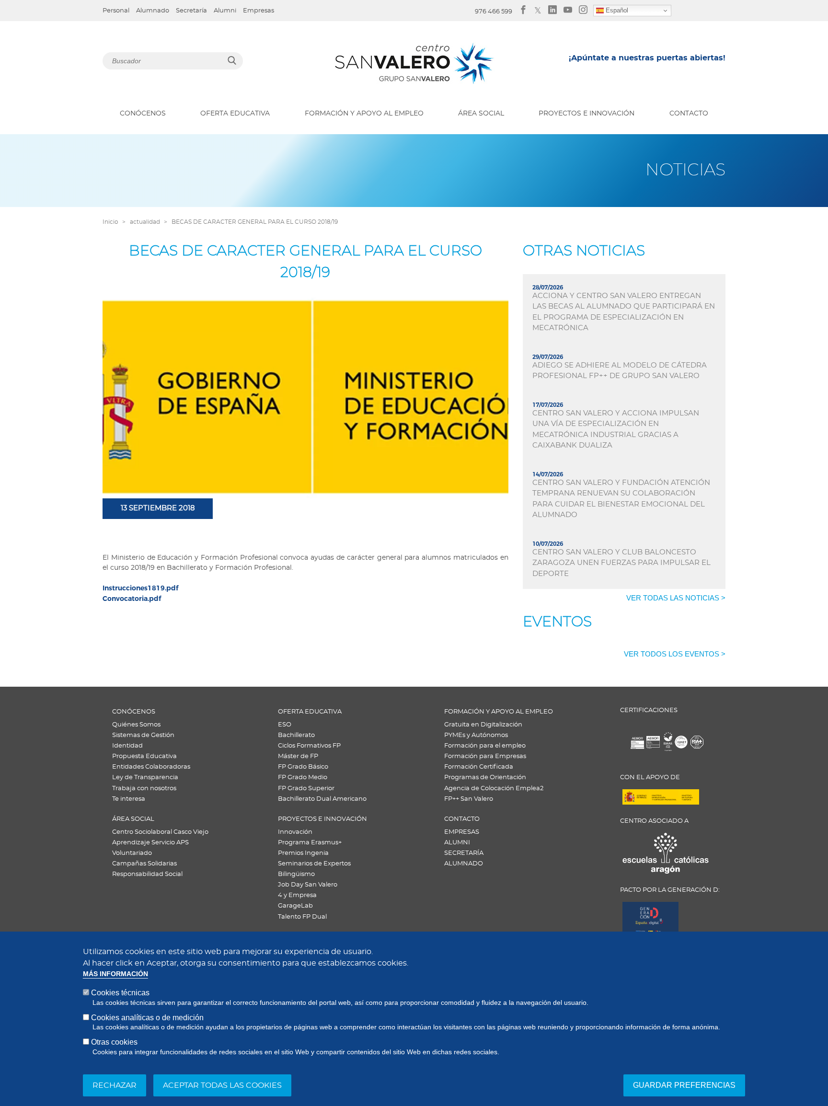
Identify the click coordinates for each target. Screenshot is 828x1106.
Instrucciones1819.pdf (140, 588)
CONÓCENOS (143, 113)
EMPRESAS (461, 832)
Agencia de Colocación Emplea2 (493, 788)
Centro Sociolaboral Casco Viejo (160, 832)
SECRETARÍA (463, 853)
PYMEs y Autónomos (476, 735)
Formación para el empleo (485, 746)
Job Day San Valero (307, 885)
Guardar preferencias (684, 1085)
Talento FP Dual (302, 917)
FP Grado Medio (302, 777)
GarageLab (295, 906)
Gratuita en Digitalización (483, 725)
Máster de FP (298, 756)
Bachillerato (296, 735)
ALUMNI (457, 843)
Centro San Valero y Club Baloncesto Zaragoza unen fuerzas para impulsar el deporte (621, 563)
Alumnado (152, 11)
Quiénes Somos (136, 725)
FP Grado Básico (303, 767)
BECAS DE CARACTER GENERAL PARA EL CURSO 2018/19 (255, 222)
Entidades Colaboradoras (151, 767)
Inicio (110, 222)
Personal (116, 11)
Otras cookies (114, 1042)
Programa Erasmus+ (310, 843)
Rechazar (114, 1085)
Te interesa (128, 799)
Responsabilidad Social (147, 874)
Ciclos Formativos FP (309, 746)
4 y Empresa (297, 895)
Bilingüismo (296, 874)
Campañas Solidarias (144, 864)
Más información (115, 974)
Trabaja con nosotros (144, 788)
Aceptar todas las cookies (222, 1085)
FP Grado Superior (306, 788)
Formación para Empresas (485, 756)
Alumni (225, 11)
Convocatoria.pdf (132, 598)
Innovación (295, 832)
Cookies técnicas (120, 993)
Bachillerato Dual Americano (322, 799)
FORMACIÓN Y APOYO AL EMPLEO (364, 113)
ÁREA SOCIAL (481, 113)
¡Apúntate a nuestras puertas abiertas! (647, 58)
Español (616, 10)
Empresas (258, 11)
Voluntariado (132, 853)
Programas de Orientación (485, 777)
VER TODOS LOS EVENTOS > (674, 654)
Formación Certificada (478, 767)
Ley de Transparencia (145, 777)
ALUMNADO (463, 864)
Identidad (127, 746)
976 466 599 (493, 12)
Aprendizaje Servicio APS (150, 843)
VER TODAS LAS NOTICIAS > (675, 598)
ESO (284, 725)
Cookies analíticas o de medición (147, 1017)
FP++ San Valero (468, 799)
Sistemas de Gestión (143, 735)
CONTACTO (688, 113)
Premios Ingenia (303, 853)
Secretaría (191, 11)
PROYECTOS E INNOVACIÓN (586, 113)
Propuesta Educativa (144, 756)
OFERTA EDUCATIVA (235, 113)
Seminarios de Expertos (314, 864)
